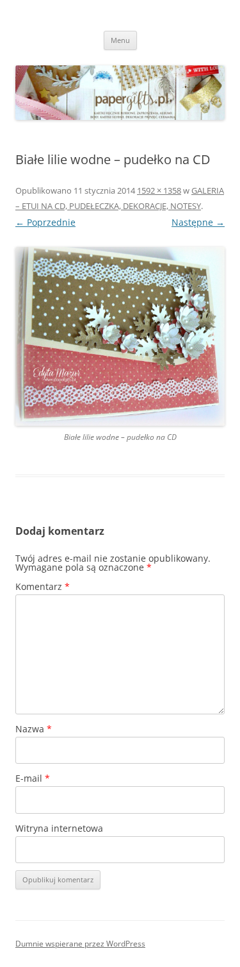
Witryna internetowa (59, 828)
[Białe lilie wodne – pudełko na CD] (120, 336)
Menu (120, 40)
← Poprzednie (45, 222)
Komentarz (42, 586)
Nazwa (33, 729)
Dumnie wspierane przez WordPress (80, 943)
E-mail (32, 778)
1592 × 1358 (159, 190)
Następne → (198, 222)
